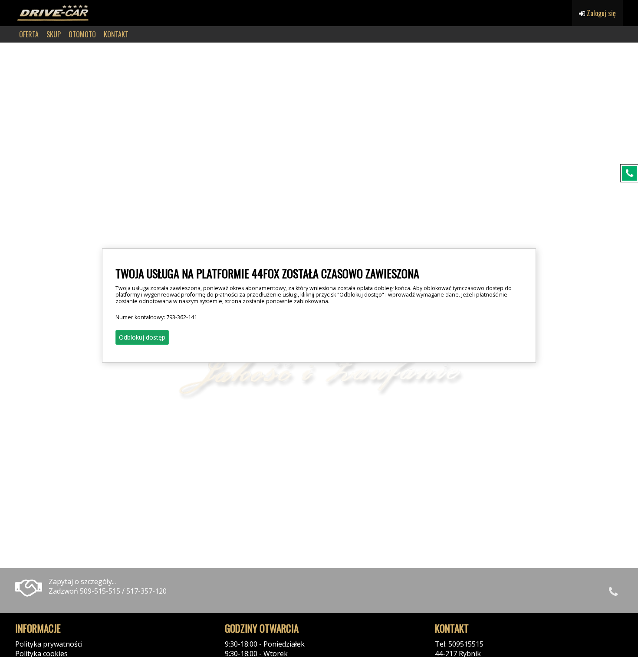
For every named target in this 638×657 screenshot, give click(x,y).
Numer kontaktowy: (156, 317)
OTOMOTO (82, 34)
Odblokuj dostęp (142, 337)
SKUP (53, 34)
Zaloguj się (600, 13)
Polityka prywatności (48, 644)
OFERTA (29, 34)
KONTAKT (116, 34)
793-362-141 (181, 317)
